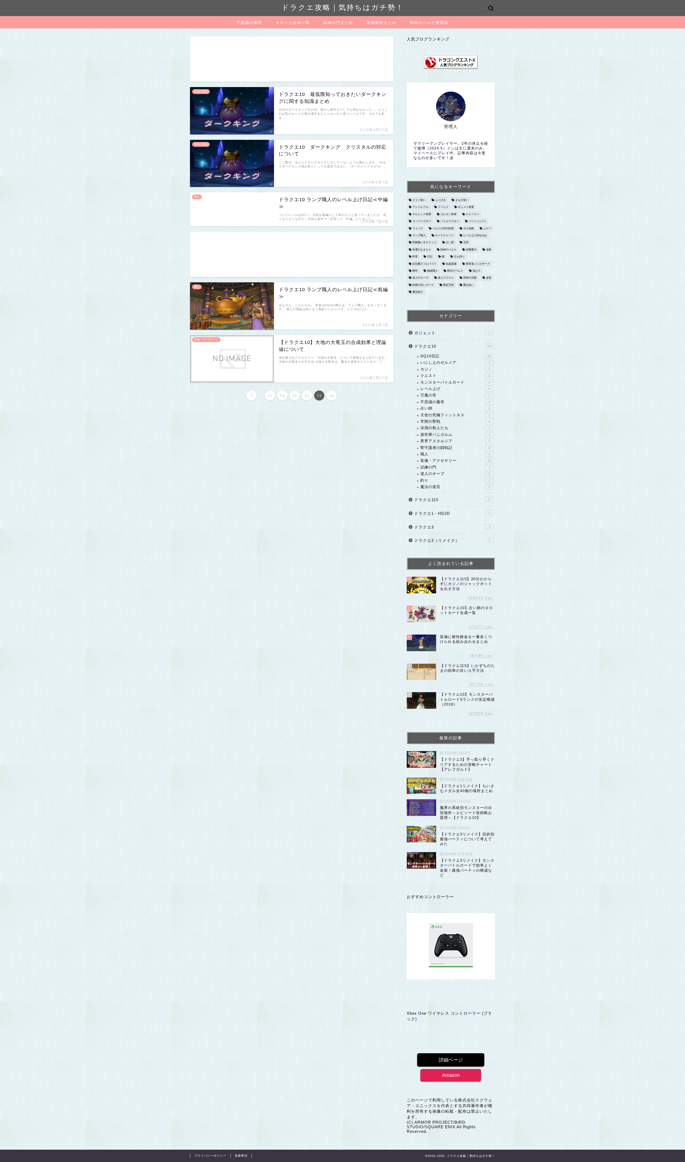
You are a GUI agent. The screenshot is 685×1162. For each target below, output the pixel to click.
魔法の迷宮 (455, 487)
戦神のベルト (448, 249)
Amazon (451, 1075)
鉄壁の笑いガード (423, 284)
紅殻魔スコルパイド (424, 263)
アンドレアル (420, 207)
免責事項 (241, 1155)
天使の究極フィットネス (455, 415)
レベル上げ (455, 389)
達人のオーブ (420, 277)
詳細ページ (451, 1060)
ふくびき (440, 199)
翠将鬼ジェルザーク (478, 263)
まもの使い (462, 199)
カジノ (455, 369)
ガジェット (452, 333)
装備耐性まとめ (382, 22)
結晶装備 (451, 263)
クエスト (455, 376)
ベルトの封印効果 (443, 228)
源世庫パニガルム (455, 435)
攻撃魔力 (471, 249)
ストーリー (472, 214)
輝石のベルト (455, 270)
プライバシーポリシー (210, 1155)
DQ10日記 (455, 356)
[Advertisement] (291, 59)
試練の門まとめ (338, 22)
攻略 (488, 249)
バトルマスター (449, 221)
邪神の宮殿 (470, 277)
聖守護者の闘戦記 (455, 448)
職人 (455, 454)
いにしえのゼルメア (455, 363)
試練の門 (455, 467)
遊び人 (477, 270)
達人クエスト (446, 277)
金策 (488, 277)
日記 (429, 256)
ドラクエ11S (452, 499)
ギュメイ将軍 (466, 207)
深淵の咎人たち (455, 428)
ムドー (487, 228)
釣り (455, 480)
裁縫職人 (432, 270)
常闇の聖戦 (455, 421)
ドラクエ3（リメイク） (452, 540)
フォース (417, 228)
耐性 (415, 270)
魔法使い (468, 284)
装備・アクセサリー (455, 461)
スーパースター (421, 221)
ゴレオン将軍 (448, 214)
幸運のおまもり (421, 249)
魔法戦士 (417, 292)
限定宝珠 (448, 284)
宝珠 (466, 242)
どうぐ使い (419, 199)
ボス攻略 (468, 228)
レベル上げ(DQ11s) (474, 235)
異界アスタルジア (455, 441)
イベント (443, 207)
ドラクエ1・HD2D (452, 513)
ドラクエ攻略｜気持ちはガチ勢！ (342, 7)
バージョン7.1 (477, 221)
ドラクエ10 (453, 346)
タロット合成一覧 (293, 22)
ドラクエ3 (452, 527)
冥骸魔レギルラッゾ (424, 242)
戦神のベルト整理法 (429, 22)
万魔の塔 (455, 395)
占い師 (450, 242)
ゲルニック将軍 (421, 214)
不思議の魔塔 (249, 22)
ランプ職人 (419, 235)
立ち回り (459, 256)
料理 (415, 256)
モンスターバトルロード (455, 382)
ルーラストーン (444, 235)
